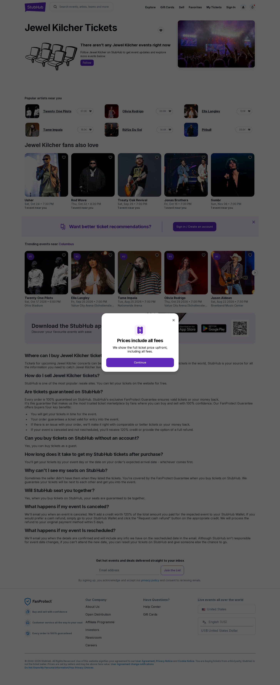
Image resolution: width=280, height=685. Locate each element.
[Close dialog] (173, 320)
